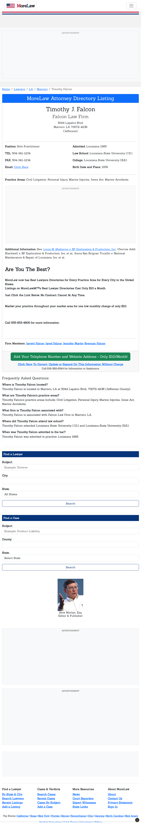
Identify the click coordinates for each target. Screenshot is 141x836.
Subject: (7, 462)
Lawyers (19, 89)
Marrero (42, 89)
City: (5, 475)
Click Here (21, 167)
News (76, 794)
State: (5, 489)
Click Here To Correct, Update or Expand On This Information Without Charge (70, 364)
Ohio (90, 815)
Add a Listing (11, 806)
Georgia (99, 815)
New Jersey (131, 815)
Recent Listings (12, 802)
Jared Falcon (53, 343)
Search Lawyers (13, 798)
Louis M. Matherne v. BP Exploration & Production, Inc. (79, 249)
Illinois (65, 815)
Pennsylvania (78, 815)
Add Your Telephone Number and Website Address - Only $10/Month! (70, 356)
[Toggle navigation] (131, 5)
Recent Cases (46, 798)
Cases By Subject (48, 802)
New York (43, 815)
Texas (33, 815)
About (112, 794)
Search (70, 503)
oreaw (26, 5)
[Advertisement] (71, 60)
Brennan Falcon (94, 343)
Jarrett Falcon (35, 343)
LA (31, 89)
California (22, 815)
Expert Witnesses (84, 802)
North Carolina (114, 815)
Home (6, 89)
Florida (55, 815)
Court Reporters (83, 798)
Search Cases (46, 794)
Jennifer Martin (73, 343)
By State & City (12, 794)
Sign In (113, 806)
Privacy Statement (120, 802)
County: (7, 539)
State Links (80, 806)
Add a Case (45, 806)
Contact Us (115, 798)
